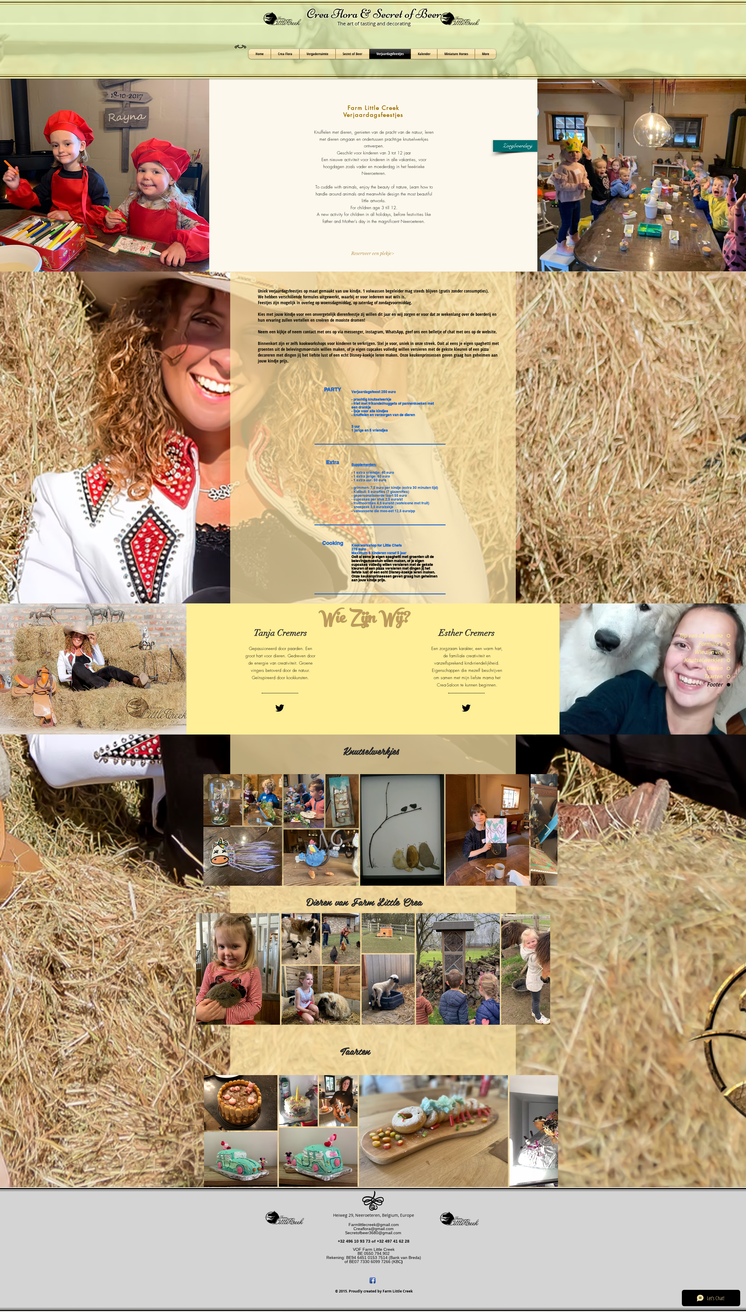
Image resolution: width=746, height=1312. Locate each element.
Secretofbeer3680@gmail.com (373, 1232)
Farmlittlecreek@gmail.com (374, 1224)
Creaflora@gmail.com (373, 1228)
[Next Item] (547, 830)
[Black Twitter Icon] (280, 708)
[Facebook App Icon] (373, 1280)
